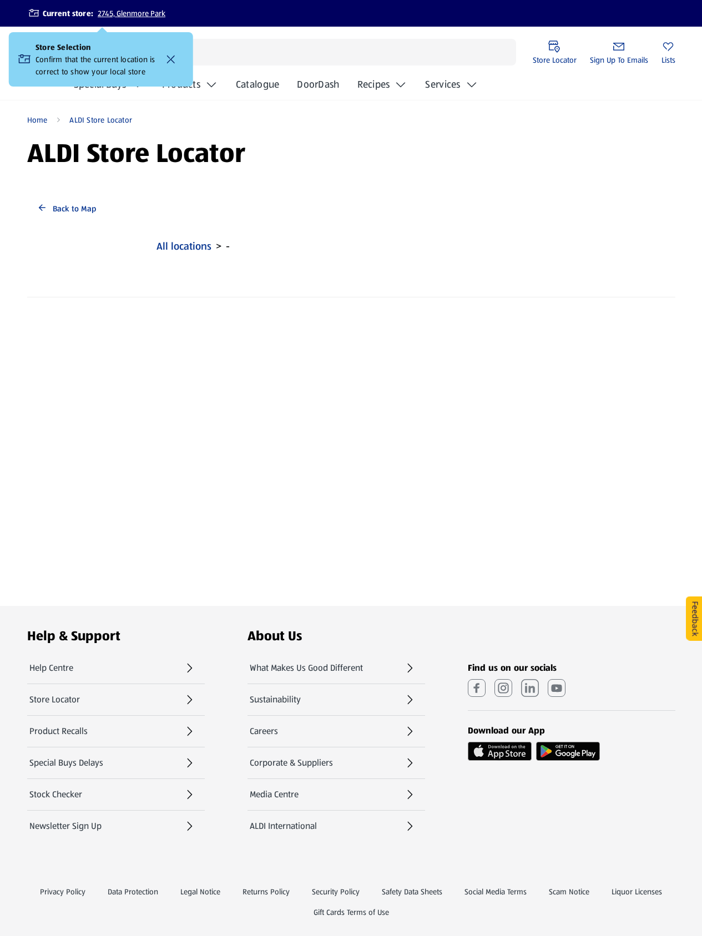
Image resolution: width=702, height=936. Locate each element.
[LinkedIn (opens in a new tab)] (530, 688)
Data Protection (133, 891)
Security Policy (336, 891)
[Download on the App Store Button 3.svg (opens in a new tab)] (500, 751)
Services (442, 84)
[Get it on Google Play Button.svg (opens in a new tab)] (568, 751)
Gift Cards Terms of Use (351, 912)
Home (37, 119)
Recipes (373, 84)
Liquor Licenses (637, 891)
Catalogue (257, 87)
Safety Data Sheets (412, 891)
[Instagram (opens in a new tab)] (503, 688)
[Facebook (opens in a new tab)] (477, 688)
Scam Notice (569, 891)
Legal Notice (200, 891)
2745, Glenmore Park (131, 13)
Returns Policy (266, 891)
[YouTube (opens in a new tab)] (556, 688)
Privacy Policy (62, 891)
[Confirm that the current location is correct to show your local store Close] (171, 59)
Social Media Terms (495, 891)
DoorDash (318, 87)
